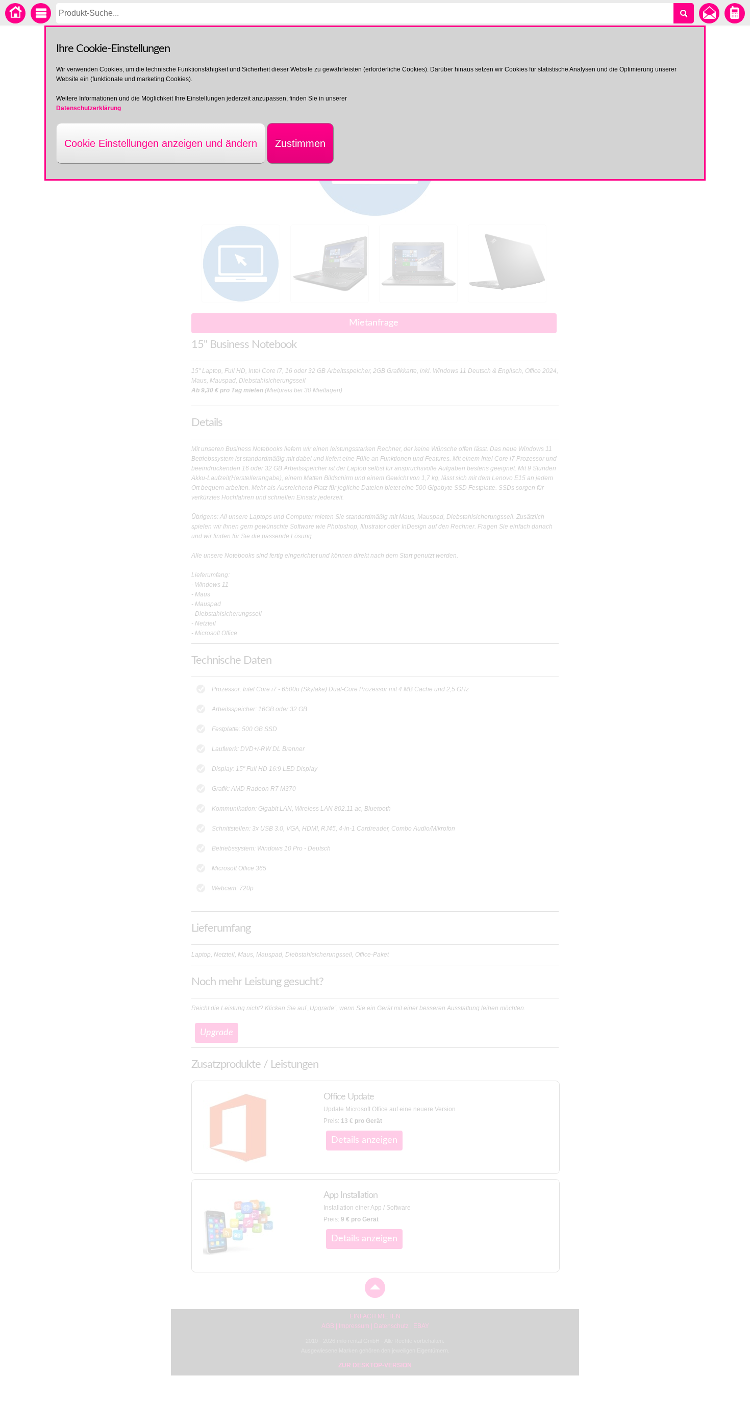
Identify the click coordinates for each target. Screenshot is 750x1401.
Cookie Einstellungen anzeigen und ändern (160, 143)
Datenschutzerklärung (88, 108)
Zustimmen (300, 143)
